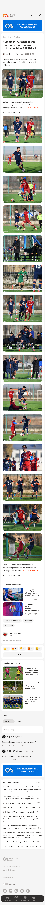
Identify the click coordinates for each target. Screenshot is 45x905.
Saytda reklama (8, 878)
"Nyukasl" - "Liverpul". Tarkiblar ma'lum (21, 842)
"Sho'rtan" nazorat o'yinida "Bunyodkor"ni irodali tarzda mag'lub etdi (32, 686)
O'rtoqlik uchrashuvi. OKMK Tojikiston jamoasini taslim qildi (33, 700)
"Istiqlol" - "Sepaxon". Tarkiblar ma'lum (21, 807)
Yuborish (16, 745)
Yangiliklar (17, 37)
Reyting (7, 721)
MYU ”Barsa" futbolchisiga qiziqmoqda (21, 803)
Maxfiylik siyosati (9, 870)
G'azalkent (9, 625)
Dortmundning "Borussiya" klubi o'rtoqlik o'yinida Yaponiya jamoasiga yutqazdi (32, 671)
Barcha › (39, 782)
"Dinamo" (28, 621)
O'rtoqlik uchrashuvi (12, 621)
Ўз (35, 16)
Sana (19, 721)
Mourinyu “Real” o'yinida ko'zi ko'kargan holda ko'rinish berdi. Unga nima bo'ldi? (33, 593)
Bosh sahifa (7, 37)
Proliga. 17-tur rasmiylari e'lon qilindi (20, 812)
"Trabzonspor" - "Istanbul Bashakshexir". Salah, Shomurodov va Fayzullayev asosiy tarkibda (22, 818)
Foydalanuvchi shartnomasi (12, 874)
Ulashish (24, 655)
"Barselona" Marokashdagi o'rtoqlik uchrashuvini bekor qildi (32, 607)
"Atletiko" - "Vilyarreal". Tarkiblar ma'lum (22, 846)
